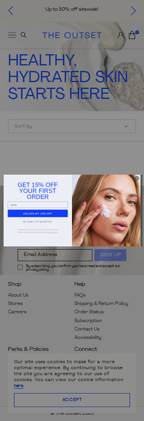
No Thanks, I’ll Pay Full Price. (38, 221)
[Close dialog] (137, 178)
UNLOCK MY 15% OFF (37, 213)
